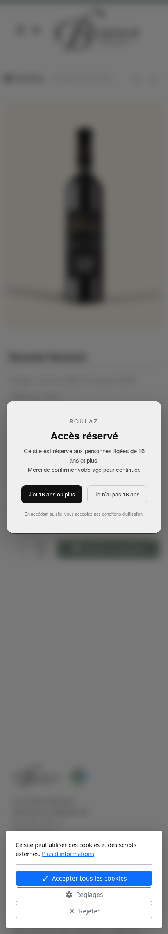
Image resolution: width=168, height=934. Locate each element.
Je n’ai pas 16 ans (117, 494)
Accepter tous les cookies (89, 878)
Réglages (89, 894)
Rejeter (89, 911)
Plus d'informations (68, 854)
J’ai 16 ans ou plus (52, 494)
